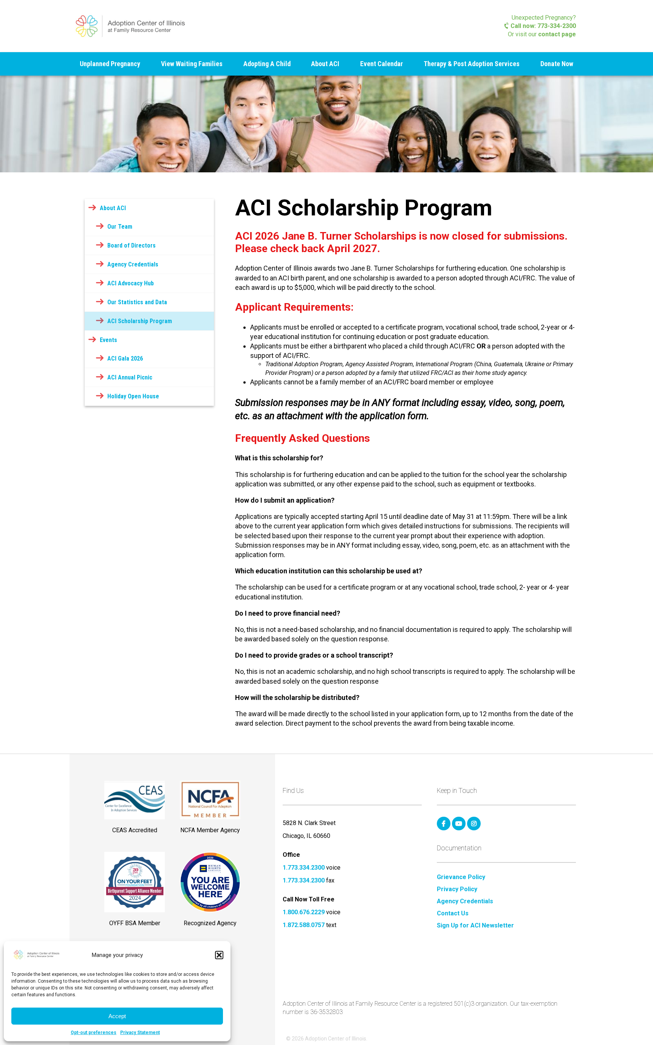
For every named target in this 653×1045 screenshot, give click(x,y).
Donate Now (556, 64)
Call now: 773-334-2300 (542, 25)
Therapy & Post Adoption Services (472, 64)
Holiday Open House (133, 396)
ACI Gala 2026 (125, 358)
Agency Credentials (132, 264)
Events (108, 340)
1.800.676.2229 (304, 912)
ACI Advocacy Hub (130, 283)
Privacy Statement (140, 1032)
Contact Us (453, 913)
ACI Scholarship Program (139, 321)
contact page (557, 34)
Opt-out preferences (93, 1032)
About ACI (325, 64)
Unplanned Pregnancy (110, 64)
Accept (117, 1016)
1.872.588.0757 (304, 925)
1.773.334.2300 (304, 867)
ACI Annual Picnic (129, 377)
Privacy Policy (457, 889)
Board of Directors (131, 245)
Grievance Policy (461, 877)
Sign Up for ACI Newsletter (475, 926)
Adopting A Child (267, 64)
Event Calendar (381, 64)
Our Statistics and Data (137, 302)
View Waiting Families (192, 64)
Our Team (119, 226)
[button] (219, 955)
